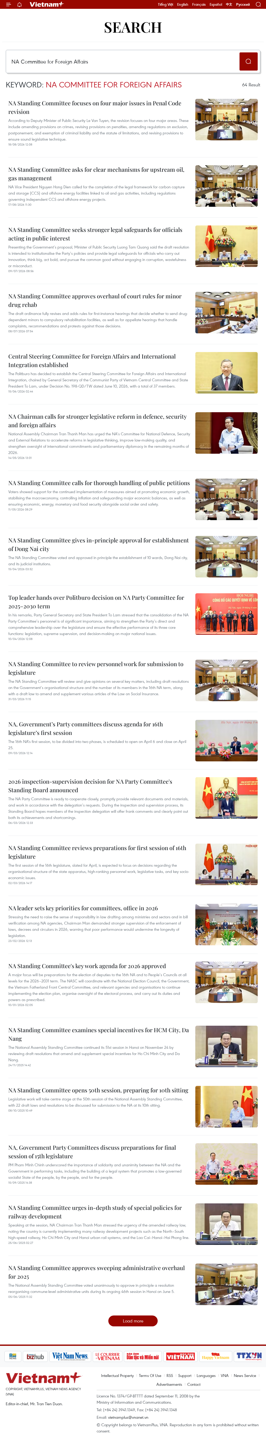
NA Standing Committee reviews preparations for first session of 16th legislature (97, 852)
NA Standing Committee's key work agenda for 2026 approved (87, 966)
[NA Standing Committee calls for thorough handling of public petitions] (226, 499)
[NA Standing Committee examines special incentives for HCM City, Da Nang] (226, 1046)
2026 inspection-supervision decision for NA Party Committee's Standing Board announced (90, 785)
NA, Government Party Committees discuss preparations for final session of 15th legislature (92, 1151)
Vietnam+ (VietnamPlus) (47, 4)
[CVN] (90, 1356)
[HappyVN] (198, 1356)
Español (216, 4)
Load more (133, 1321)
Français (199, 4)
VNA (225, 1375)
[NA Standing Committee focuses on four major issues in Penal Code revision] (226, 119)
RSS (170, 1375)
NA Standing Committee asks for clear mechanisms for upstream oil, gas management (96, 174)
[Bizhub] (17, 1356)
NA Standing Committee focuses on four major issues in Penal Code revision (94, 107)
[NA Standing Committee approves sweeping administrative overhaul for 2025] (226, 1284)
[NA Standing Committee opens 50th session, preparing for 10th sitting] (226, 1106)
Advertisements (169, 1384)
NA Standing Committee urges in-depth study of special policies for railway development (95, 1212)
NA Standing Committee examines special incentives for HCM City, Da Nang (98, 1034)
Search (133, 26)
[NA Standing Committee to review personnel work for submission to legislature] (226, 680)
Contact (194, 1384)
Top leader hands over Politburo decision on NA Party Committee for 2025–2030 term (96, 602)
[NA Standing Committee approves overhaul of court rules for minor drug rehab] (226, 312)
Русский (243, 4)
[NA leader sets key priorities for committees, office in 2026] (226, 924)
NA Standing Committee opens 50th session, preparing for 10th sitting (98, 1090)
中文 (229, 4)
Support (184, 1375)
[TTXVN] (232, 1356)
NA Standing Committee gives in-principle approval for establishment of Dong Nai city (98, 544)
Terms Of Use (150, 1375)
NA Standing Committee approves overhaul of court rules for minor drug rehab (95, 300)
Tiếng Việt (165, 4)
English (182, 4)
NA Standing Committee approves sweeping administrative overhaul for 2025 (96, 1272)
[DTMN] (125, 1356)
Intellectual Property (117, 1375)
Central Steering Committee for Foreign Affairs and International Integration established (92, 360)
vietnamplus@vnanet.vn (128, 1417)
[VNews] (255, 1356)
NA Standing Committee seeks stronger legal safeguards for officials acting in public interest (95, 234)
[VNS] (53, 1356)
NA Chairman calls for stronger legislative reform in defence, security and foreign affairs (97, 420)
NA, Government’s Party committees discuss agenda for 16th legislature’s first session (85, 728)
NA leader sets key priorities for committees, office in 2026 (83, 908)
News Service (245, 1375)
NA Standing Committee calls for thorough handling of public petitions (99, 483)
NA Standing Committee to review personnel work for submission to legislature (95, 668)
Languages (206, 1375)
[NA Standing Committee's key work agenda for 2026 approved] (226, 982)
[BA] (163, 1356)
